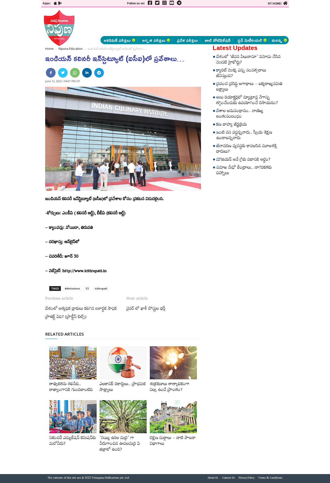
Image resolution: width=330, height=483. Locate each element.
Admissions (72, 288)
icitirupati (101, 288)
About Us (213, 478)
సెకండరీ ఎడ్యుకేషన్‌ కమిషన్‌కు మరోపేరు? (72, 441)
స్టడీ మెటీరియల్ (249, 40)
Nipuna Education (70, 49)
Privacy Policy (246, 478)
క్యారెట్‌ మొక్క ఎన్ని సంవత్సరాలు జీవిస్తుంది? (241, 74)
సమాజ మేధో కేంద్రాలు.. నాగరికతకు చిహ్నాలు (244, 171)
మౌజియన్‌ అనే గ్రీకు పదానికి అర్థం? (243, 160)
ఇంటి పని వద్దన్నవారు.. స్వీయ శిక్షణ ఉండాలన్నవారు (244, 136)
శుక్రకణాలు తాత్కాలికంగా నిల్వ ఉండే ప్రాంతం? (169, 387)
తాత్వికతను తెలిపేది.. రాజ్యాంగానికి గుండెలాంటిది (71, 387)
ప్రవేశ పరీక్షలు (187, 40)
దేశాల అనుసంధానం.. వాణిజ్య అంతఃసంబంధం (239, 114)
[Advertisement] (200, 22)
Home (49, 49)
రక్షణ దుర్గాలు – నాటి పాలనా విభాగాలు (173, 441)
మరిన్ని (277, 40)
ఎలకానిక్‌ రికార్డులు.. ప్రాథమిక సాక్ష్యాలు (123, 387)
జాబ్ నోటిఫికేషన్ (218, 40)
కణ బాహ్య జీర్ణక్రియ (231, 125)
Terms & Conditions (270, 478)
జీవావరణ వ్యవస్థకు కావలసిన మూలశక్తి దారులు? (246, 149)
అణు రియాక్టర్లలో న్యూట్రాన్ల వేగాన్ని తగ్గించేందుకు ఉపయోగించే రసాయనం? (247, 101)
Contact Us (228, 478)
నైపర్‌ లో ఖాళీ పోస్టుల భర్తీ (145, 309)
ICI (87, 288)
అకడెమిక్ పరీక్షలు (117, 40)
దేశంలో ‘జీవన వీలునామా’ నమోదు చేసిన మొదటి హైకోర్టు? (248, 60)
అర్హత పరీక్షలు (153, 40)
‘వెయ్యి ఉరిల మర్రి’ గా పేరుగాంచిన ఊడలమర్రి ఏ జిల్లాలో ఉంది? (120, 444)
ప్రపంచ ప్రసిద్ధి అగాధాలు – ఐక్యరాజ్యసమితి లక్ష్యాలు (249, 87)
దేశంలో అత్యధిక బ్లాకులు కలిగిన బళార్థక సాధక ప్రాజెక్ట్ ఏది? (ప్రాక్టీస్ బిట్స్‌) (81, 313)
